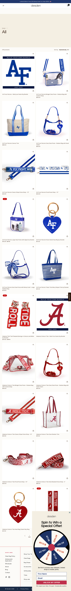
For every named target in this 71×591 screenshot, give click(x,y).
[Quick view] (33, 54)
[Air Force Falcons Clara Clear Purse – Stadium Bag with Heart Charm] (52, 121)
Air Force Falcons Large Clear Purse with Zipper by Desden (18, 239)
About (7, 566)
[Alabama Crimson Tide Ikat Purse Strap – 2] (52, 507)
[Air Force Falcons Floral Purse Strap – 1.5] (52, 170)
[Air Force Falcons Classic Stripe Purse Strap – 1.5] (18, 170)
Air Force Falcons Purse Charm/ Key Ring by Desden (50, 239)
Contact (7, 572)
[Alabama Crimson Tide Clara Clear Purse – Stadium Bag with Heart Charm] (52, 363)
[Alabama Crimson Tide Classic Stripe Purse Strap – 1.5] (18, 412)
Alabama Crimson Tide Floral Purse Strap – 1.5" (14, 481)
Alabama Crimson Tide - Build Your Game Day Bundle (50, 336)
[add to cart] (33, 91)
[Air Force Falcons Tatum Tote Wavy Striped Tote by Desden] (52, 265)
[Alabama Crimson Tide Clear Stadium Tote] (52, 412)
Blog (6, 569)
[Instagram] (9, 577)
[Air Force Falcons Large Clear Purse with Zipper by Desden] (18, 217)
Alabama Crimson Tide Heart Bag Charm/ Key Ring (15, 529)
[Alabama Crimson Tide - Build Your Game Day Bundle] (52, 314)
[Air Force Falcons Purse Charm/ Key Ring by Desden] (52, 217)
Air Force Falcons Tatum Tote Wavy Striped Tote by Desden (52, 287)
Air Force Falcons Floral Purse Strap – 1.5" (47, 192)
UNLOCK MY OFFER (51, 582)
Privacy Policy (24, 589)
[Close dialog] (69, 512)
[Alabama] (18, 314)
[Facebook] (6, 577)
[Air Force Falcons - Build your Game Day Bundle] (18, 72)
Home (3, 28)
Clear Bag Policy (10, 556)
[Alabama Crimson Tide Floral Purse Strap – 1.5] (18, 459)
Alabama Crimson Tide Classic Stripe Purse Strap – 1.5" (17, 434)
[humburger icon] (3, 5)
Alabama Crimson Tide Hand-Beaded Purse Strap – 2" (50, 481)
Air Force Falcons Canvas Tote (10, 143)
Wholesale (8, 563)
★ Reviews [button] (69, 297)
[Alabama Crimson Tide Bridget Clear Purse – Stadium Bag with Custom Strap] (18, 363)
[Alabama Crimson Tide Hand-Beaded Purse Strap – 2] (52, 459)
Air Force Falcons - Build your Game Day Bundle (15, 94)
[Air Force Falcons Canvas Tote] (18, 121)
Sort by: (56, 49)
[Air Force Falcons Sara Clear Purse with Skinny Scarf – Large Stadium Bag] (18, 265)
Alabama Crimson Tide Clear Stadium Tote (47, 434)
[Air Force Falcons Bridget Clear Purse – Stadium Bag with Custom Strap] (52, 72)
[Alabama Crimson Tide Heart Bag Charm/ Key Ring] (18, 507)
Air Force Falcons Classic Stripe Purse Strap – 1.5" (15, 192)
